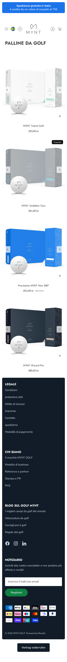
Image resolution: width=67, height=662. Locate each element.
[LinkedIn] (24, 543)
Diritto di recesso (15, 404)
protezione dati (14, 397)
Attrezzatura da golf (17, 518)
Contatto (10, 418)
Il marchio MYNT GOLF (19, 457)
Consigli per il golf (15, 525)
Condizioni (11, 390)
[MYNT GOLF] (33, 29)
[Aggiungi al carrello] (60, 116)
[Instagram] (16, 543)
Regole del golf (14, 532)
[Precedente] (7, 90)
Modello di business (17, 464)
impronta (10, 411)
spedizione (11, 425)
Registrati (16, 592)
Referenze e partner (17, 471)
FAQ (7, 485)
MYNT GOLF (19, 633)
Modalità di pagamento (19, 432)
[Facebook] (7, 543)
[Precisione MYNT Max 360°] (33, 249)
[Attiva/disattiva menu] (6, 29)
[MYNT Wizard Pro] (33, 329)
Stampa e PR (13, 478)
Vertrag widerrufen (33, 647)
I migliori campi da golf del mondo (25, 511)
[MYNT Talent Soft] (33, 89)
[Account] (52, 29)
